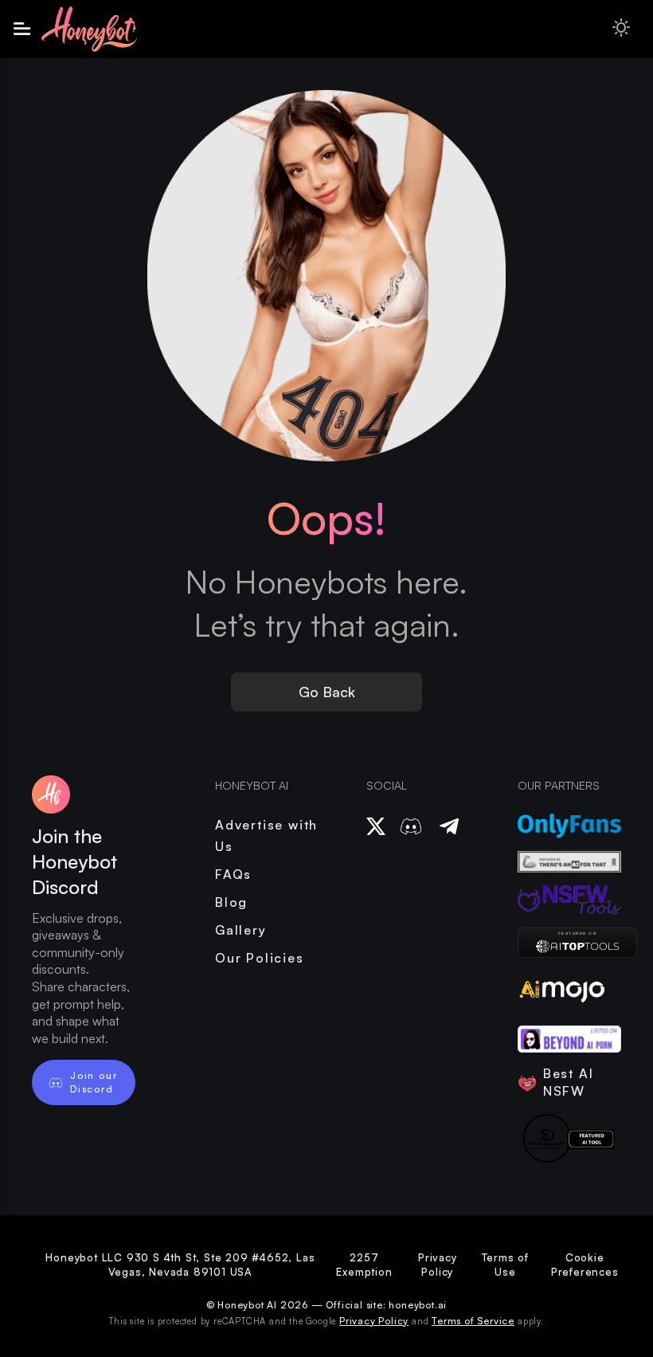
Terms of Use (505, 1264)
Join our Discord (93, 1081)
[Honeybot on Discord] (411, 826)
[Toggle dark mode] (621, 28)
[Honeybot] (569, 943)
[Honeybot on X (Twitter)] (375, 826)
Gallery (241, 930)
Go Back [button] (327, 691)
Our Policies (259, 958)
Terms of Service (473, 1321)
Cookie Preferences (585, 1264)
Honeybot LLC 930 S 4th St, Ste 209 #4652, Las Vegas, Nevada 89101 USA (180, 1264)
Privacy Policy (437, 1264)
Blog (231, 902)
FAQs (233, 874)
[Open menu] (22, 29)
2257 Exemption (364, 1264)
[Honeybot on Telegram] (449, 826)
